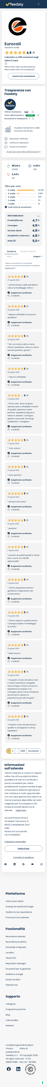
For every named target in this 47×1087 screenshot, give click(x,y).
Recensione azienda (15, 936)
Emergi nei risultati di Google (19, 906)
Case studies (12, 1020)
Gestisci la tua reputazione (19, 912)
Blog (8, 1014)
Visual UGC (11, 958)
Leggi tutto (21, 810)
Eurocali (13, 44)
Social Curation (13, 979)
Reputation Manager (16, 963)
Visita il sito (23, 848)
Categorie (11, 1004)
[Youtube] (32, 864)
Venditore (11, 251)
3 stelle (11, 197)
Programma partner (16, 1009)
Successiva (33, 751)
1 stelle (11, 203)
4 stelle (11, 193)
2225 (23, 751)
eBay (9, 256)
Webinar (10, 1025)
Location (10, 952)
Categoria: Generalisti (15, 841)
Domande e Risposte (16, 947)
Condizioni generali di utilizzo (19, 1045)
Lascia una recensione (23, 76)
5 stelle (11, 190)
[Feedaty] (14, 4)
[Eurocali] (17, 26)
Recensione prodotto (16, 941)
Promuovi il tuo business (17, 917)
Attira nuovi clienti (14, 901)
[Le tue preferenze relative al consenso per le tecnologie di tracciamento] (42, 1082)
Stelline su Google (14, 974)
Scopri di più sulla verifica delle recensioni (23, 152)
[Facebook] (6, 864)
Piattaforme (12, 985)
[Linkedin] (15, 864)
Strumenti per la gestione (18, 968)
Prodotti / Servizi (28, 251)
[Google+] (23, 864)
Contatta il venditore (23, 857)
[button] (23, 129)
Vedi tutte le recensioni (19, 207)
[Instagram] (41, 864)
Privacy (9, 1048)
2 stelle (11, 200)
